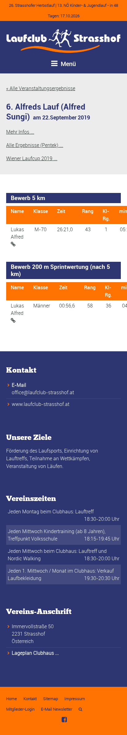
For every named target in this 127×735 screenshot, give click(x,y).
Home (11, 698)
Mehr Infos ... (20, 131)
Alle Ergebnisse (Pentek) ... (34, 145)
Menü (67, 64)
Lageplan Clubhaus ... (35, 652)
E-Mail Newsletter (56, 709)
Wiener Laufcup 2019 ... (31, 158)
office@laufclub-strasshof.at (43, 392)
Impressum (74, 698)
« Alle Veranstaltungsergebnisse (40, 88)
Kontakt (30, 698)
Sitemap (50, 698)
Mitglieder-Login (20, 709)
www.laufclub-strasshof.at (40, 404)
